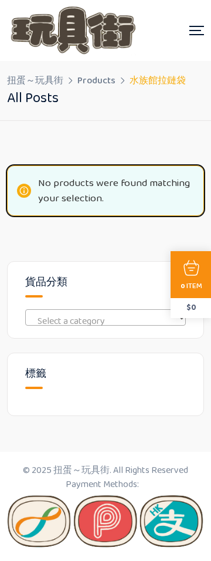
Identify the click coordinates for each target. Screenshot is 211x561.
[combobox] (105, 317)
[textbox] (105, 321)
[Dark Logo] (71, 30)
